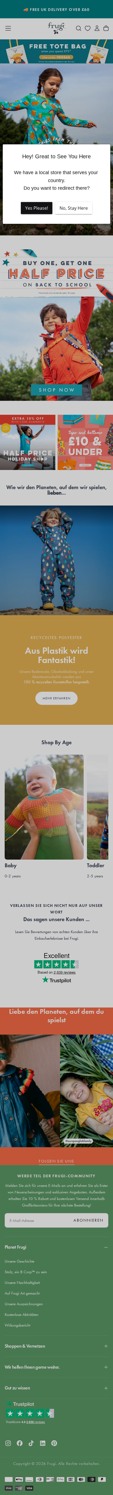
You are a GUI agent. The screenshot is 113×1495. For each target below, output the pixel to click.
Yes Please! (36, 208)
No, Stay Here (74, 208)
